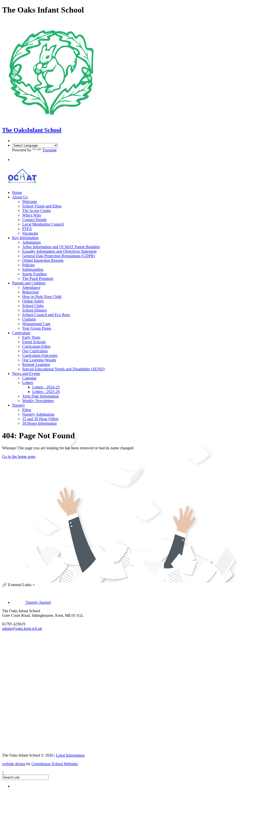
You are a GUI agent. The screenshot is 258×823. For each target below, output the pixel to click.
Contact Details (34, 220)
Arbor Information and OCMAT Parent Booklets (61, 247)
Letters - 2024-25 (46, 387)
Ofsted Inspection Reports (42, 260)
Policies (28, 265)
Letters (27, 382)
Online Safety (33, 301)
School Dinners (34, 310)
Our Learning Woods (39, 360)
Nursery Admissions (38, 414)
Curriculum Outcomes (39, 355)
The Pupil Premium (37, 278)
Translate (49, 150)
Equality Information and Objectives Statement (59, 251)
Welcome (29, 201)
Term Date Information (40, 396)
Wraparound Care (36, 324)
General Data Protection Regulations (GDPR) (58, 256)
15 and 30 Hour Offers (40, 419)
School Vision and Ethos (41, 206)
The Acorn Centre (36, 210)
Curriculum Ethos (36, 346)
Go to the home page (18, 456)
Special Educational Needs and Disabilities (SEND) (63, 369)
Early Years (31, 337)
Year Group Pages (36, 328)
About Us (20, 197)
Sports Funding (34, 274)
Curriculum (21, 333)
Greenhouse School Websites (54, 764)
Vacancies (30, 233)
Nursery (18, 405)
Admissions (31, 242)
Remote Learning (36, 364)
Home (17, 192)
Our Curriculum (35, 351)
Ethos (26, 410)
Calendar (29, 378)
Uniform (29, 319)
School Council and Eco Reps (46, 315)
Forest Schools (34, 342)
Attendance (31, 287)
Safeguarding (32, 269)
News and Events (26, 373)
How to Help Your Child (41, 296)
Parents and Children (28, 283)
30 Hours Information (39, 423)
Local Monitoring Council (43, 224)
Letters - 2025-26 (46, 391)
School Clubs (33, 306)
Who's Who (31, 215)
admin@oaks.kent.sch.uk (22, 628)
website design (13, 764)
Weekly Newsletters (38, 401)
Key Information (25, 238)
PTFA (27, 229)
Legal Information (70, 755)
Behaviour (30, 292)
